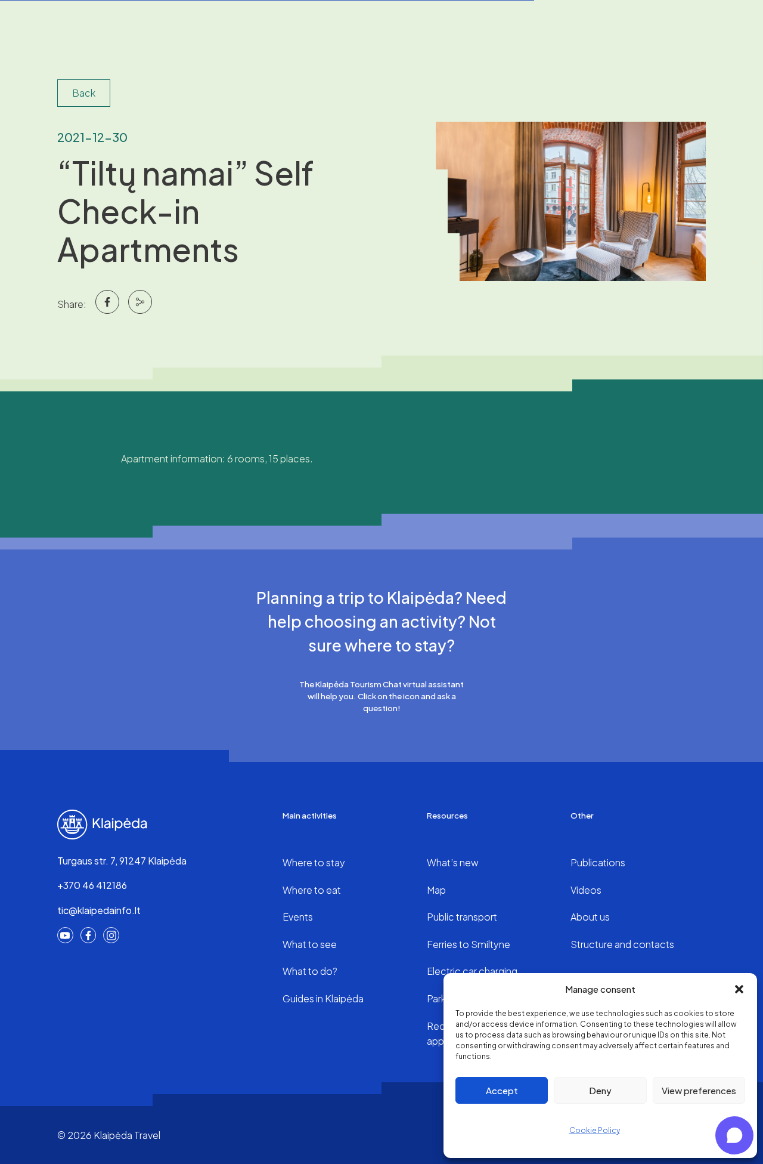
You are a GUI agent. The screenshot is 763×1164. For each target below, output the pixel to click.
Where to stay (314, 862)
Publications (597, 862)
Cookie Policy (594, 1130)
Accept (502, 1090)
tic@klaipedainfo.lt (99, 910)
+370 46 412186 (92, 885)
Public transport (462, 916)
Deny (600, 1090)
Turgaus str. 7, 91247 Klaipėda (122, 860)
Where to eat (312, 890)
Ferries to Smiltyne (468, 944)
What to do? (310, 971)
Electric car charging (472, 971)
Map (436, 890)
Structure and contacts (622, 944)
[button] (739, 989)
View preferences (699, 1090)
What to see (310, 944)
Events (298, 916)
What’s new (453, 862)
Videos (585, 890)
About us (590, 916)
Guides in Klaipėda (323, 998)
